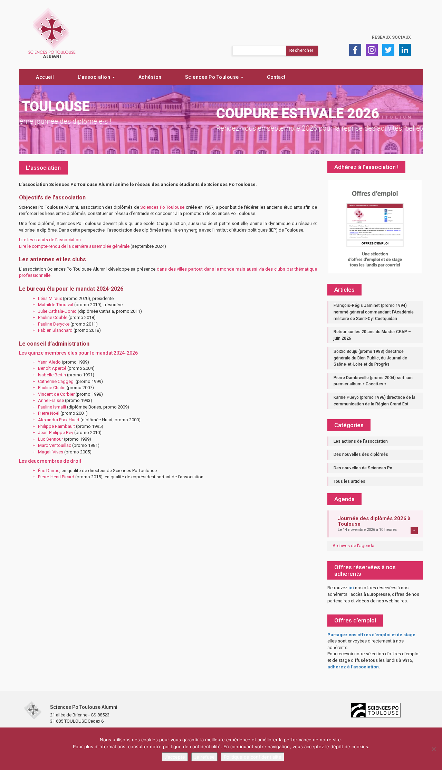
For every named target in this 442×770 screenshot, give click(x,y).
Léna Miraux (50, 298)
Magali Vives (50, 451)
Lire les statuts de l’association (50, 239)
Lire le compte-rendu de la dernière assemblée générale (74, 246)
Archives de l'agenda (353, 545)
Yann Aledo (49, 362)
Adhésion (150, 77)
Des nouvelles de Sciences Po (363, 468)
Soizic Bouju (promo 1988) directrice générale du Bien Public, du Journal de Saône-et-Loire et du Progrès (370, 358)
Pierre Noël (48, 413)
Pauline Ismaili (52, 407)
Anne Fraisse (51, 400)
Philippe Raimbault (56, 426)
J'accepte (174, 757)
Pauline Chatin (52, 387)
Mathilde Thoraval (55, 304)
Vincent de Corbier (56, 394)
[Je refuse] (433, 748)
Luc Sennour (50, 439)
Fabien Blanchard (55, 330)
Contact (276, 77)
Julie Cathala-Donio (57, 311)
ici (351, 587)
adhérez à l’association (353, 666)
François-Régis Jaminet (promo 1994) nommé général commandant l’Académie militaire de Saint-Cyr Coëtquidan (374, 312)
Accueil (45, 77)
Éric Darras (48, 470)
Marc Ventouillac (54, 445)
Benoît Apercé (52, 368)
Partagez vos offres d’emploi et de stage (371, 634)
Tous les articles (349, 481)
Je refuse (204, 757)
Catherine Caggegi (56, 381)
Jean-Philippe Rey (55, 432)
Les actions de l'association (361, 441)
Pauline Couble (52, 317)
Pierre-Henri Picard (56, 476)
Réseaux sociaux (391, 37)
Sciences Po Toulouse (212, 77)
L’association (95, 77)
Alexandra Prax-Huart (58, 419)
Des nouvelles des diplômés (361, 454)
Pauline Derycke (53, 324)
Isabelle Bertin (52, 374)
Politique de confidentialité (252, 757)
